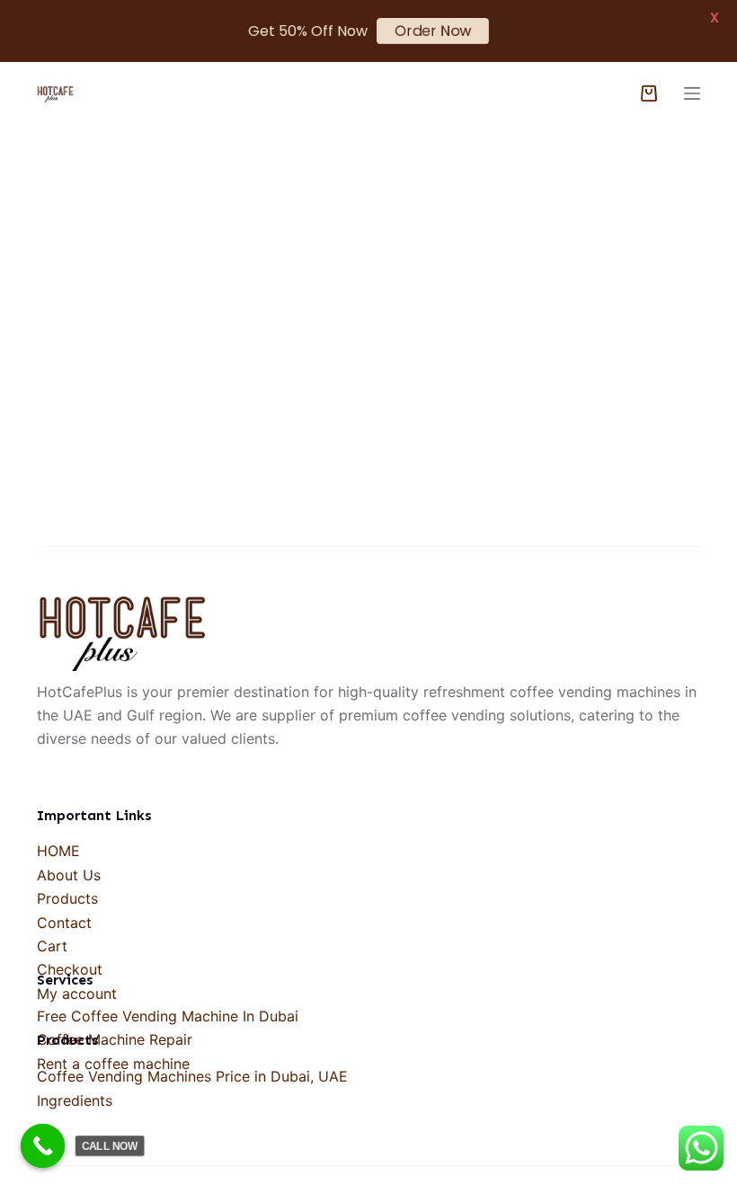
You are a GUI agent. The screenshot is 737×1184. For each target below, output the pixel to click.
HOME (58, 851)
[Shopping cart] (649, 93)
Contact (64, 923)
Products (67, 898)
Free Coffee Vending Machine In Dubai (167, 1016)
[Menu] (692, 93)
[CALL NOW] (43, 1146)
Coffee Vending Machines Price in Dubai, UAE (192, 1076)
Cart (52, 946)
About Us (69, 875)
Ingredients (74, 1100)
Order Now (433, 31)
